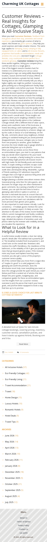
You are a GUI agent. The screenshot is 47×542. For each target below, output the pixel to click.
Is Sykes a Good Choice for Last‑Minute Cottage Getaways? (22, 293)
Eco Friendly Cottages (17, 373)
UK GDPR (23, 533)
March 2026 (12, 453)
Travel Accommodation (18, 385)
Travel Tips (12, 421)
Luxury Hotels (13, 403)
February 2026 (14, 459)
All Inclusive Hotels (16, 367)
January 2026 (12, 466)
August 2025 (12, 496)
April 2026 (11, 447)
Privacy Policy (23, 525)
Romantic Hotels (14, 409)
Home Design (13, 397)
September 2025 (14, 490)
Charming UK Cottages (20, 4)
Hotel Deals (12, 415)
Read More (23, 344)
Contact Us (23, 529)
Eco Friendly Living (15, 379)
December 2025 (14, 472)
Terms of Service (23, 521)
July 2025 (11, 502)
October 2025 (13, 484)
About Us (23, 518)
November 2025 (14, 478)
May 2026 (11, 441)
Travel (10, 391)
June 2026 (11, 435)
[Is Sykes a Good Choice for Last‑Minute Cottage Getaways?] (23, 311)
